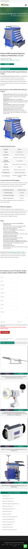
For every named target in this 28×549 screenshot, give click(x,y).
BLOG (23, 544)
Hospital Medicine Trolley (18, 252)
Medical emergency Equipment (20, 15)
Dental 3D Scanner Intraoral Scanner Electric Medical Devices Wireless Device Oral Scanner (14, 377)
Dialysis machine (6, 514)
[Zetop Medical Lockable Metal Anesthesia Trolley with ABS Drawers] (14, 481)
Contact (14, 545)
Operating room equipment (8, 529)
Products (17, 60)
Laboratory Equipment (7, 519)
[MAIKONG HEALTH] (5, 5)
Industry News (17, 544)
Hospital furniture (6, 511)
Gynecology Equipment (7, 508)
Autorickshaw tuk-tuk (7, 498)
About (7, 544)
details (7, 373)
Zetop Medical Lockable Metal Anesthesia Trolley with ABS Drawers (14, 486)
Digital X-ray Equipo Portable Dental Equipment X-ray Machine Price (14, 450)
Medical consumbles (6, 506)
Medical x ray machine (7, 521)
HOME (2, 544)
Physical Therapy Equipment (8, 516)
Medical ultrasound (6, 527)
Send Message (5, 332)
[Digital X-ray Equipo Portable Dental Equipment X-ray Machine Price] (14, 445)
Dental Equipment (6, 524)
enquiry (7, 64)
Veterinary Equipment (7, 501)
